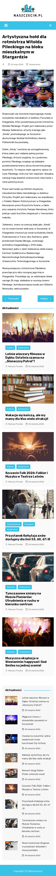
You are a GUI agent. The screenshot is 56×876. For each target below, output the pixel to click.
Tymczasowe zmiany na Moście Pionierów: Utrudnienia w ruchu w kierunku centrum (23, 599)
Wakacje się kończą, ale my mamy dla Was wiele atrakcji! (26, 417)
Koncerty (11, 652)
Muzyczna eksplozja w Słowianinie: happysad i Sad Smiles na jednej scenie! (26, 661)
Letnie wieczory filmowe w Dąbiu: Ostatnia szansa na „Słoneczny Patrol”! (25, 357)
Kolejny (44, 298)
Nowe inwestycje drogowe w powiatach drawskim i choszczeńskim (35, 847)
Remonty (11, 587)
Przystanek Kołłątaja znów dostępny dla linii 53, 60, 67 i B (27, 537)
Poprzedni (13, 298)
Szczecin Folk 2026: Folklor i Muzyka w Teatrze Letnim (26, 474)
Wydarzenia (34, 64)
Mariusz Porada (15, 366)
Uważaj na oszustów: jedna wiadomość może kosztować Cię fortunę (36, 740)
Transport (28, 524)
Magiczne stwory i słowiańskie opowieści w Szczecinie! (34, 720)
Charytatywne (13, 524)
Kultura (10, 348)
